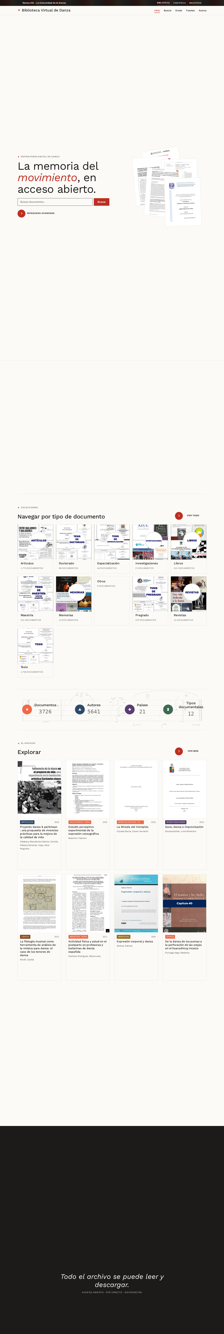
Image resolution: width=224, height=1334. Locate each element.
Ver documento (29, 857)
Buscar (168, 10)
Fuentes (190, 10)
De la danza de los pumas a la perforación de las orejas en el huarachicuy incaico (183, 945)
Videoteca (179, 3)
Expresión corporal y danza (135, 941)
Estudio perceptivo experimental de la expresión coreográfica (83, 830)
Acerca (202, 10)
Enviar (178, 10)
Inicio (157, 10)
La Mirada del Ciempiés (132, 826)
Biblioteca (163, 3)
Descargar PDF (29, 865)
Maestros (195, 3)
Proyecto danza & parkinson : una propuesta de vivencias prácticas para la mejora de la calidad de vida (39, 832)
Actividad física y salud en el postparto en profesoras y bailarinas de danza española (87, 946)
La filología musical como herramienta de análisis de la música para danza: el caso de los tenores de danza (38, 948)
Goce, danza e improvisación (184, 826)
